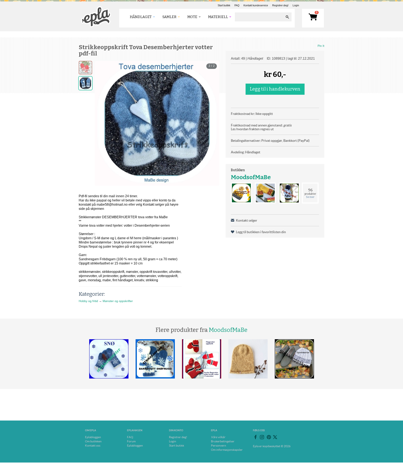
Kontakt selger (246, 220)
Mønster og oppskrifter (118, 301)
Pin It (321, 45)
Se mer (310, 197)
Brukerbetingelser (222, 441)
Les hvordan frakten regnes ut (252, 129)
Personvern (218, 445)
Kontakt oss (92, 445)
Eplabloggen (93, 437)
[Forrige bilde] (101, 123)
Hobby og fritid (88, 301)
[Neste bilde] (212, 123)
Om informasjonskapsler (227, 449)
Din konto (176, 430)
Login (296, 5)
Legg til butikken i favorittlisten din (261, 232)
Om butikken (93, 441)
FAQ (236, 5)
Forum (131, 441)
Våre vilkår (218, 437)
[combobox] (259, 16)
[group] (157, 123)
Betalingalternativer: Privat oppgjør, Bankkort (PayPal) (270, 140)
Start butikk (224, 5)
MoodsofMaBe (251, 177)
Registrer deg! (280, 5)
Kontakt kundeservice (255, 5)
